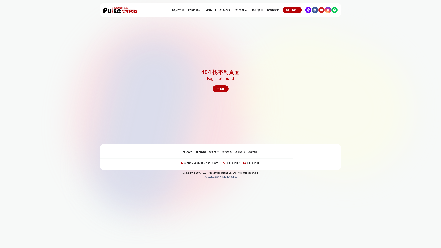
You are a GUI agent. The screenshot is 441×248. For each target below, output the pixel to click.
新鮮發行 (225, 10)
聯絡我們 (273, 10)
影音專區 (241, 10)
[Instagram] (328, 10)
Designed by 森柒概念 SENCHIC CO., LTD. (220, 176)
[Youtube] (321, 10)
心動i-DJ (210, 10)
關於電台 (178, 10)
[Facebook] (315, 10)
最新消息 (257, 10)
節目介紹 (194, 10)
